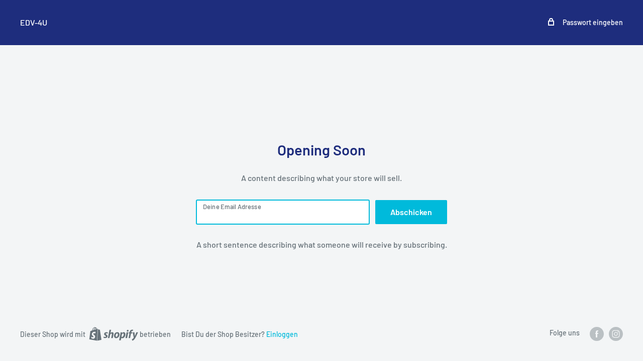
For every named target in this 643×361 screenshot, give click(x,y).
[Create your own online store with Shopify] (113, 333)
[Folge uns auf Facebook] (597, 333)
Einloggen (282, 334)
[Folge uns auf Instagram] (616, 333)
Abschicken (411, 212)
